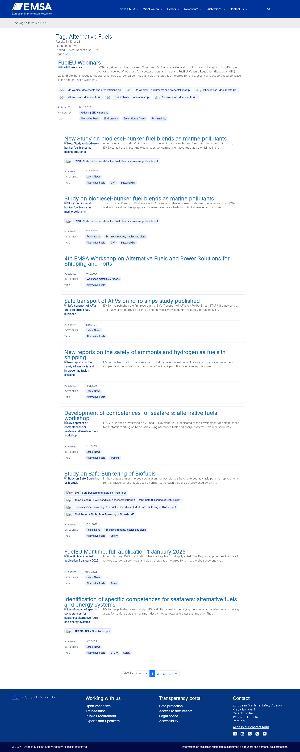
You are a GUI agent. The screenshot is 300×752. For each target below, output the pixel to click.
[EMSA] (32, 9)
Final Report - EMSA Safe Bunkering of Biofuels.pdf (104, 514)
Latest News (93, 176)
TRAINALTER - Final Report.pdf (92, 631)
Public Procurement (101, 716)
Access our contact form (251, 727)
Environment (111, 118)
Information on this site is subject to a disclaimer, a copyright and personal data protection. (235, 747)
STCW (114, 652)
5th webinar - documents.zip (219, 89)
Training (115, 457)
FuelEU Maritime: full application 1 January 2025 (125, 551)
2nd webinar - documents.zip (179, 97)
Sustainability (159, 118)
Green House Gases (135, 118)
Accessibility (168, 721)
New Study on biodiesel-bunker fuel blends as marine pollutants (145, 138)
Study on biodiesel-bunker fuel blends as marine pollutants (139, 198)
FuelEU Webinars (79, 62)
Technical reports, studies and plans (126, 236)
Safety (114, 535)
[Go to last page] (176, 673)
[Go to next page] (170, 673)
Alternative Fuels (90, 118)
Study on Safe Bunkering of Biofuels (110, 473)
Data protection (171, 706)
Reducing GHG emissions (94, 112)
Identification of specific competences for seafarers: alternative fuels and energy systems (150, 602)
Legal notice (168, 716)
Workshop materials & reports (103, 279)
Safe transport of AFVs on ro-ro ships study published (132, 301)
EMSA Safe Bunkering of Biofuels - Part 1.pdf (100, 492)
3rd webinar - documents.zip (132, 97)
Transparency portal (180, 698)
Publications (93, 236)
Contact (241, 698)
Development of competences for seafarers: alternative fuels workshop (140, 415)
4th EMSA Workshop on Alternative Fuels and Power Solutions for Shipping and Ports (147, 261)
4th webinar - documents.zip (84, 97)
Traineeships (96, 711)
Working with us (103, 698)
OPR (113, 182)
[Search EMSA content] (268, 9)
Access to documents (176, 711)
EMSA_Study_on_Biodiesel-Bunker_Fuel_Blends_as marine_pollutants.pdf (116, 161)
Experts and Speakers (103, 721)
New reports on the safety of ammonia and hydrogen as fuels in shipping (145, 354)
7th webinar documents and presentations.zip (94, 89)
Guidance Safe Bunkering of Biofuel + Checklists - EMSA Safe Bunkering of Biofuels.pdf (125, 507)
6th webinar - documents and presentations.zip (162, 89)
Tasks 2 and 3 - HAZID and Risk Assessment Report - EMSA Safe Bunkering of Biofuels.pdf (127, 499)
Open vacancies (98, 706)
